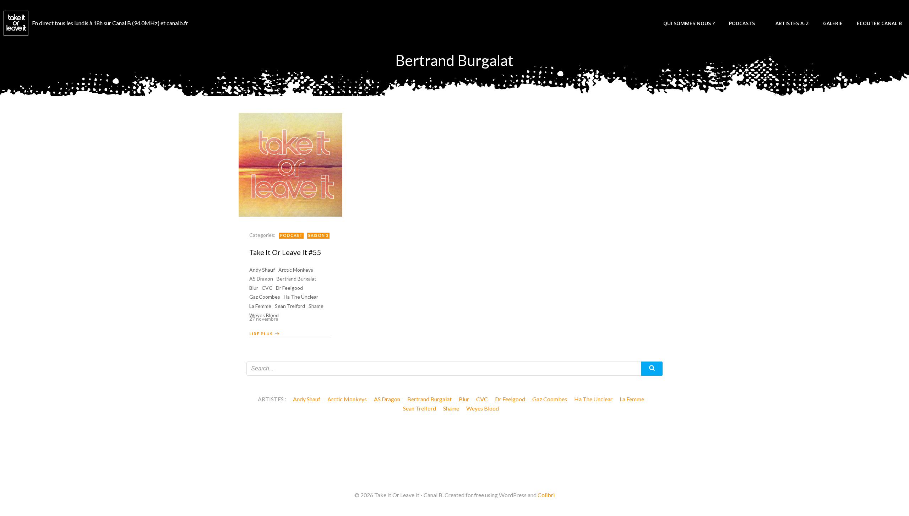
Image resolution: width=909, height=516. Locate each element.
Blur (253, 288)
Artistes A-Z (792, 23)
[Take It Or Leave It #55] (290, 164)
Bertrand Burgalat (296, 279)
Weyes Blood (482, 408)
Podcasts (742, 23)
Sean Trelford (290, 306)
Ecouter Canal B (879, 23)
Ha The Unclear (301, 297)
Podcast (291, 235)
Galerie (833, 23)
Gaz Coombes (264, 297)
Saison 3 (318, 235)
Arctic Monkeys (295, 270)
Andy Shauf (262, 270)
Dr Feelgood (289, 288)
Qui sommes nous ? (689, 23)
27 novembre (263, 319)
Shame (316, 306)
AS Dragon (261, 279)
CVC (267, 288)
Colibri (546, 494)
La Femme (260, 306)
